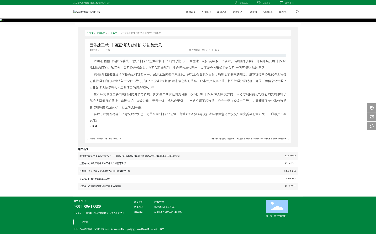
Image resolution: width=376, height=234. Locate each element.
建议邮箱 (289, 2)
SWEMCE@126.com (171, 211)
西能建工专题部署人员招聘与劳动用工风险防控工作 (104, 171)
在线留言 (266, 2)
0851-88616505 (87, 206)
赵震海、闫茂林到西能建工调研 (94, 178)
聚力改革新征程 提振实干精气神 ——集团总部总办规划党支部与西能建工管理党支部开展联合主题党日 (129, 155)
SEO (139, 229)
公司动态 (113, 33)
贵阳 (162, 229)
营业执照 (131, 229)
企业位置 (244, 2)
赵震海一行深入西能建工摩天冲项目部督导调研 (102, 163)
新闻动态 (101, 33)
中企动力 (155, 229)
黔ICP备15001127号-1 (115, 229)
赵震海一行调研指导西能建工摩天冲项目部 (100, 186)
